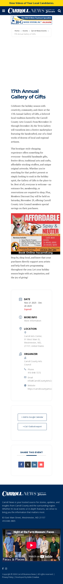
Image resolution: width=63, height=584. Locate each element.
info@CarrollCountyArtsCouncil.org (44, 380)
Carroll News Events (39, 31)
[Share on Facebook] (21, 465)
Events (25, 31)
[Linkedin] (34, 465)
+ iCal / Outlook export (32, 426)
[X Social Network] (28, 465)
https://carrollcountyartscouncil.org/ (44, 388)
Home (17, 31)
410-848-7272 (34, 372)
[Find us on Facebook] (3, 568)
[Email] (41, 465)
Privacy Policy (7, 577)
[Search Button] (59, 10)
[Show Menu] (3, 10)
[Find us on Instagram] (6, 568)
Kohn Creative (33, 577)
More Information (32, 320)
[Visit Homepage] (31, 10)
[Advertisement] (31, 59)
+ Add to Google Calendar (32, 417)
